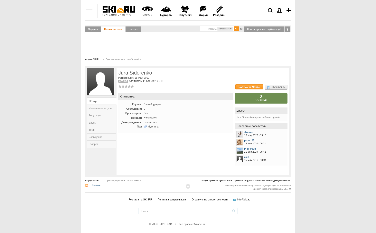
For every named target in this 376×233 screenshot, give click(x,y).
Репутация (95, 115)
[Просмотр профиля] (239, 134)
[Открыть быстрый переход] (287, 29)
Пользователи (113, 29)
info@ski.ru (243, 199)
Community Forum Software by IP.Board (243, 185)
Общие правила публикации (216, 180)
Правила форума (243, 180)
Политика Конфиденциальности (272, 180)
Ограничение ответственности (210, 199)
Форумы (93, 29)
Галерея (133, 29)
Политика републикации (172, 199)
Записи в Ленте (249, 86)
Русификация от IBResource (276, 185)
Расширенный (241, 28)
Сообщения (95, 137)
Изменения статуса (100, 108)
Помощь (96, 185)
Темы (92, 129)
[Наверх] (188, 186)
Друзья (93, 122)
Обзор (93, 101)
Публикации (277, 87)
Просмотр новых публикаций (264, 29)
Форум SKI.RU (92, 180)
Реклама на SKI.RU (140, 199)
